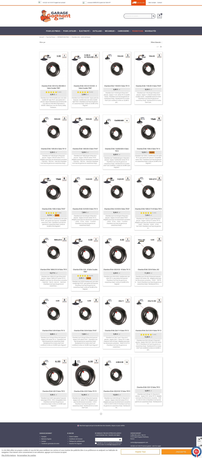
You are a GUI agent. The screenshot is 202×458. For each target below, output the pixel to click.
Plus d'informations (9, 455)
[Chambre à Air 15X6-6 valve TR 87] (54, 191)
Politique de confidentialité (77, 441)
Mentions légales (46, 439)
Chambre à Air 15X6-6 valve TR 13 (148, 149)
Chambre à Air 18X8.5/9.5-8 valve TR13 (53, 269)
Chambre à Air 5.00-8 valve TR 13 (53, 330)
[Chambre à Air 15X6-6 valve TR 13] (148, 131)
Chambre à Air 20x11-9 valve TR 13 (117, 330)
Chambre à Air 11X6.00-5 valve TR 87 (148, 86)
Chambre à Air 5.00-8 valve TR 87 (85, 330)
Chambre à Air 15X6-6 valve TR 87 (53, 209)
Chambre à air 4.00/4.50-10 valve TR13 (117, 391)
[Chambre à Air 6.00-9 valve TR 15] (85, 373)
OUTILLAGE (97, 31)
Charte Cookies (73, 436)
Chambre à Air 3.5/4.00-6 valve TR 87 (116, 209)
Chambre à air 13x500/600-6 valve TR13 (117, 150)
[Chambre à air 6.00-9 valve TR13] (54, 373)
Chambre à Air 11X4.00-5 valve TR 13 (116, 86)
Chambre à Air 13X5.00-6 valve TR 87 (85, 149)
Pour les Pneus (53, 31)
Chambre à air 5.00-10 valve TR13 (148, 387)
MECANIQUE (110, 31)
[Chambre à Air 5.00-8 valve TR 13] (54, 312)
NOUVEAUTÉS (150, 31)
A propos (43, 436)
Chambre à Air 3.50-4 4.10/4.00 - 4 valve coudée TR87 (85, 87)
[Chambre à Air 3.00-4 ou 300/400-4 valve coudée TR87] (54, 68)
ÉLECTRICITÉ (84, 31)
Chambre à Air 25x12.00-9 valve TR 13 (148, 330)
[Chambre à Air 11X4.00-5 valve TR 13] (117, 68)
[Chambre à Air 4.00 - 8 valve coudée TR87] (85, 252)
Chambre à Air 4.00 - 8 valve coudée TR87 (85, 271)
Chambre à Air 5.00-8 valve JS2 (148, 269)
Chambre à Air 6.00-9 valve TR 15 (85, 391)
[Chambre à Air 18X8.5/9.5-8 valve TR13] (54, 252)
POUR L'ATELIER (69, 31)
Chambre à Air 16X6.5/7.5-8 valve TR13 (148, 209)
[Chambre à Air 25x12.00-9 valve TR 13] (148, 312)
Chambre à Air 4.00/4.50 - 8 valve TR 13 (117, 269)
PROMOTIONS (137, 31)
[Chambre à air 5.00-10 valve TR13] (148, 371)
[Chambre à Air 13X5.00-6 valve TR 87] (85, 131)
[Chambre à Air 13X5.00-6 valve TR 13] (54, 131)
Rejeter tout (140, 452)
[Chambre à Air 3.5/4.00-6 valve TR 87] (117, 191)
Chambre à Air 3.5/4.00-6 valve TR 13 (85, 209)
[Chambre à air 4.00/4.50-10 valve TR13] (117, 373)
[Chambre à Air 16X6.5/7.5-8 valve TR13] (148, 191)
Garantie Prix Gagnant (75, 443)
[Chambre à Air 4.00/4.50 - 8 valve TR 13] (117, 252)
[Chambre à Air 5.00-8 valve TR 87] (85, 312)
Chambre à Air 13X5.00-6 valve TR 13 (53, 149)
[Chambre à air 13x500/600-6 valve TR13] (117, 131)
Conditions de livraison (75, 439)
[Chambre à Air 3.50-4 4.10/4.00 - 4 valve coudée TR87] (85, 68)
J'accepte (181, 452)
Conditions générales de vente (50, 443)
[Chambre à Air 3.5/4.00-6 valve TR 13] (85, 191)
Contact (43, 441)
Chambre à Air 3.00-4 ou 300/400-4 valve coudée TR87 (54, 87)
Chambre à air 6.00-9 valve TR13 (54, 391)
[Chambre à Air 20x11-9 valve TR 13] (117, 312)
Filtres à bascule (156, 42)
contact (159, 2)
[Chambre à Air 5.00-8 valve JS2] (148, 252)
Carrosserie (123, 31)
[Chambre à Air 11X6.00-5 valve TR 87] (148, 68)
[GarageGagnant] (55, 16)
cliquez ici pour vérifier (118, 425)
